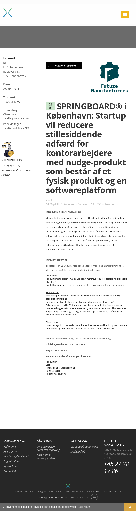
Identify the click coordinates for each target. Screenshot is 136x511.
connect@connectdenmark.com (53, 497)
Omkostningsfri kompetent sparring (48, 448)
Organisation (11, 461)
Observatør (10, 114)
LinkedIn (5, 174)
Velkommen (10, 446)
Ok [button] (130, 506)
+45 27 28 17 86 (116, 467)
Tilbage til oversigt (65, 65)
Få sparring (44, 441)
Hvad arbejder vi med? (16, 456)
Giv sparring (78, 441)
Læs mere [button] (84, 507)
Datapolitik (9, 471)
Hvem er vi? (10, 451)
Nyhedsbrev (10, 466)
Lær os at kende (14, 441)
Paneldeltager (12, 124)
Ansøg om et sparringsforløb (46, 456)
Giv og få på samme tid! (84, 446)
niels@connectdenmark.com (16, 170)
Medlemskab (77, 451)
